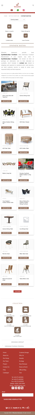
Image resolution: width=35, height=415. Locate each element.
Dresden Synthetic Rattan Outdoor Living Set (25, 175)
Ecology (21, 361)
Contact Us (6, 367)
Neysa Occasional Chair (7, 279)
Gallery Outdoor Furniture (25, 315)
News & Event (23, 367)
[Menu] (2, 5)
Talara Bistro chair (24, 278)
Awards (21, 358)
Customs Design (24, 352)
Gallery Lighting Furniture (25, 325)
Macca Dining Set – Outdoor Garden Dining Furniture (25, 202)
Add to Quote (6, 101)
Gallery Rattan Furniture (9, 325)
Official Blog (22, 370)
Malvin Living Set (7, 173)
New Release (23, 364)
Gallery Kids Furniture (17, 335)
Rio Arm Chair (6, 253)
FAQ (4, 370)
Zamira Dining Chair (25, 95)
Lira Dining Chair (24, 229)
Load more (17, 291)
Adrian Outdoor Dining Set (8, 122)
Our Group (6, 358)
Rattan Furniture (14, 16)
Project (5, 364)
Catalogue (6, 372)
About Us (5, 355)
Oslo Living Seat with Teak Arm (8, 96)
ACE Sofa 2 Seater (24, 122)
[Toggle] (2, 345)
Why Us (21, 355)
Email (3, 391)
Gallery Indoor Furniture (9, 315)
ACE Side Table (6, 148)
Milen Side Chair (24, 253)
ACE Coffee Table (24, 148)
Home (5, 16)
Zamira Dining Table (8, 229)
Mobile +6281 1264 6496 (17, 383)
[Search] (33, 5)
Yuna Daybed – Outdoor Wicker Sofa (8, 201)
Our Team (6, 361)
